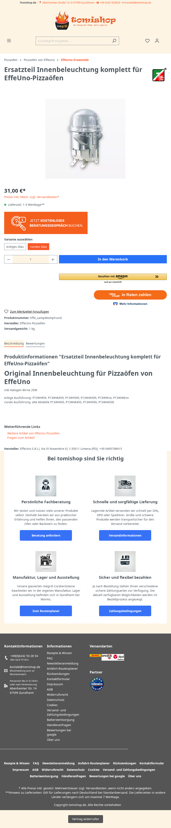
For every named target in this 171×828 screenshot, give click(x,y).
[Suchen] (114, 41)
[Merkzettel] (147, 41)
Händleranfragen (59, 725)
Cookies (52, 705)
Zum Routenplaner (46, 611)
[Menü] (9, 41)
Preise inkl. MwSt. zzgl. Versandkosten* (31, 197)
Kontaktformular (58, 679)
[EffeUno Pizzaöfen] (159, 74)
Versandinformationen (125, 535)
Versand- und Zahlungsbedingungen (129, 770)
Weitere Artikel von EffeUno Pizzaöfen (33, 433)
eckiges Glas (15, 247)
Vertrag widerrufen (85, 819)
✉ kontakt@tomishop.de (136, 2)
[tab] (14, 343)
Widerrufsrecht (57, 695)
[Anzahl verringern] (8, 259)
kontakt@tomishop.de (25, 667)
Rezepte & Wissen (59, 653)
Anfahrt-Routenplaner (62, 669)
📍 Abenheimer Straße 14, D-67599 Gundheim (67, 2)
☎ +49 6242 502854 (108, 2)
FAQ (50, 658)
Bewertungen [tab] (35, 343)
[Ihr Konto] (157, 41)
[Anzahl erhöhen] (53, 259)
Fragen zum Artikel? (20, 438)
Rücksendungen (58, 674)
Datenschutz (55, 700)
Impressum (55, 684)
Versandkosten (96, 788)
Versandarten (101, 646)
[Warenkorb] (164, 39)
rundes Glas (38, 247)
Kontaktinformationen (23, 646)
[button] (113, 279)
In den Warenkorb (113, 259)
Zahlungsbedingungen (125, 611)
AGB (50, 689)
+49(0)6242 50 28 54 (24, 656)
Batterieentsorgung (60, 720)
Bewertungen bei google (107, 776)
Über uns (53, 740)
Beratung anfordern (46, 535)
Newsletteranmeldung (62, 663)
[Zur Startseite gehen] (85, 20)
